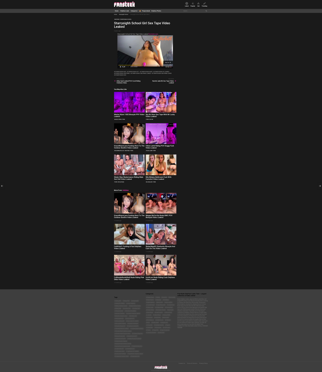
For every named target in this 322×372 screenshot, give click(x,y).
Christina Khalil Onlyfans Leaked (123, 331)
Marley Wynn (118, 119)
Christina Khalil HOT (120, 326)
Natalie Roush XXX (137, 346)
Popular (193, 6)
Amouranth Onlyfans (121, 323)
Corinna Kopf (169, 307)
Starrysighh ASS (120, 71)
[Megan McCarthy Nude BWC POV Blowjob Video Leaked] (161, 203)
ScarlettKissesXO (159, 325)
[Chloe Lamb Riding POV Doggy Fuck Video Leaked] (161, 133)
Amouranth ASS (119, 318)
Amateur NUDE (119, 311)
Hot (198, 6)
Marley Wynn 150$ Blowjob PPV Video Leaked (129, 115)
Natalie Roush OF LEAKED (135, 338)
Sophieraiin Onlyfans (121, 353)
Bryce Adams (169, 302)
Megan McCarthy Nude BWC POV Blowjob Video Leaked (159, 216)
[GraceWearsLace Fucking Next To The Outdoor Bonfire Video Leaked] (129, 133)
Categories (134, 11)
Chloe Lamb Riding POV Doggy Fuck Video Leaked (160, 147)
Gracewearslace (119, 150)
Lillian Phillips (157, 315)
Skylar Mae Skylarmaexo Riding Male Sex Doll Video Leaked (128, 178)
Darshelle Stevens (161, 310)
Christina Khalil (159, 307)
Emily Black (150, 312)
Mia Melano (149, 182)
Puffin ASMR (156, 322)
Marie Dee (149, 317)
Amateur (165, 297)
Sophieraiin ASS (120, 348)
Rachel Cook (165, 322)
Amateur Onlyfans (120, 313)
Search (206, 11)
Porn (123, 119)
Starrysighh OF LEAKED (161, 71)
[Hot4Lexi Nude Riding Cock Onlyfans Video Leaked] (161, 265)
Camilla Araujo (150, 305)
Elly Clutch (170, 310)
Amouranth (172, 297)
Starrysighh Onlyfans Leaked (141, 73)
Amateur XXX (133, 316)
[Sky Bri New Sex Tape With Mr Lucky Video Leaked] (161, 102)
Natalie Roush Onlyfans (121, 341)
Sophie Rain (167, 327)
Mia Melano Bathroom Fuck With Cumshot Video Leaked (158, 178)
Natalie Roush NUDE (121, 338)
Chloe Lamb (149, 150)
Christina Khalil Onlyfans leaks (123, 333)
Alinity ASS (118, 300)
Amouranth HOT (130, 318)
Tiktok (148, 330)
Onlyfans (127, 150)
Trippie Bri (155, 330)
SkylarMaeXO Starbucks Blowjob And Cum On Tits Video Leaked (160, 247)
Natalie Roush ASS (120, 336)
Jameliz (149, 315)
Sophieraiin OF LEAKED (133, 351)
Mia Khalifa (166, 317)
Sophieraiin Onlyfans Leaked (136, 353)
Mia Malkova (150, 320)
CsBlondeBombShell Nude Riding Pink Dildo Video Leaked (129, 278)
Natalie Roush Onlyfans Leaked (123, 343)
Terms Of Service (192, 363)
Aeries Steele (150, 297)
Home (116, 11)
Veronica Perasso (151, 332)
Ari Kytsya (166, 299)
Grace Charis (169, 312)
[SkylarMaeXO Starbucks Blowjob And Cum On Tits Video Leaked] (161, 234)
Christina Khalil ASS (133, 323)
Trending (204, 6)
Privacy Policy (203, 363)
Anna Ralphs (150, 299)
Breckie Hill (160, 302)
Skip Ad (167, 62)
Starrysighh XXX (120, 75)
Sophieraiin (158, 327)
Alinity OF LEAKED (120, 303)
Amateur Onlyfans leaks (121, 316)
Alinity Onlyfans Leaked (121, 306)
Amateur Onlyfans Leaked (133, 313)
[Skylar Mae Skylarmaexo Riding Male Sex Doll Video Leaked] (129, 165)
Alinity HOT (126, 300)
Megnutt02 (157, 317)
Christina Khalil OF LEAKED (122, 328)
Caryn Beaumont (161, 305)
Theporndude (145, 11)
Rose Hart (149, 325)
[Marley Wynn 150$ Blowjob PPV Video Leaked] (129, 102)
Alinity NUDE (135, 300)
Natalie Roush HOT (132, 336)
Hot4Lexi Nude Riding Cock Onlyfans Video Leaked (160, 278)
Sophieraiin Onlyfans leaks (122, 356)
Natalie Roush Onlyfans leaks (123, 346)
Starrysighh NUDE (147, 71)
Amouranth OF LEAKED (132, 321)
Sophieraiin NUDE (120, 351)
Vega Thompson (165, 330)
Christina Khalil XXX (137, 333)
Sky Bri (151, 119)
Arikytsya (158, 299)
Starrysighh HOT (133, 71)
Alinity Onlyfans (131, 303)
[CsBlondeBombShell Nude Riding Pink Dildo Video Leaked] (129, 265)
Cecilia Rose (171, 305)
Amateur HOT (136, 308)
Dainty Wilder (150, 310)
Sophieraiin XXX (135, 356)
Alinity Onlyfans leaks (135, 306)
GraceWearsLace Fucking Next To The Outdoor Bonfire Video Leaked (129, 147)
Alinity (158, 297)
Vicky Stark (161, 332)
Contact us (182, 363)
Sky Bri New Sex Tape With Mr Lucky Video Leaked (160, 115)
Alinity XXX (118, 308)
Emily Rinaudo (159, 312)
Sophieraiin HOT (130, 348)
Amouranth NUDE (120, 321)
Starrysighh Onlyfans (122, 73)
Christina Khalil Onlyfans (137, 328)
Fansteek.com (153, 34)
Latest (187, 6)
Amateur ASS (127, 308)
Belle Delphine (150, 302)
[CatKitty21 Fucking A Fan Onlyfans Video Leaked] (129, 234)
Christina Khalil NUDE (133, 326)
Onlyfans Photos (156, 11)
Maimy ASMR (167, 315)
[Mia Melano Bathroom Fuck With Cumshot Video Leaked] (161, 165)
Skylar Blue (150, 327)
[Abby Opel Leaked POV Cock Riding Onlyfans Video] (2, 186)
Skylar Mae (121, 182)
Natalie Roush (159, 320)
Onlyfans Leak (124, 11)
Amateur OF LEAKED (131, 311)
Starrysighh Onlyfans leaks (162, 73)
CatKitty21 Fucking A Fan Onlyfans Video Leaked (127, 247)
